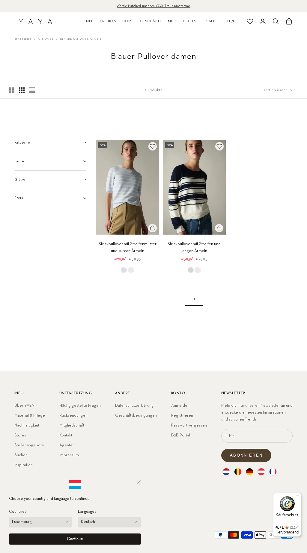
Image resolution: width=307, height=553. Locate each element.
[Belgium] (238, 472)
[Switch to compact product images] (32, 90)
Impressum (69, 455)
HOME (128, 21)
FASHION (108, 21)
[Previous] (102, 187)
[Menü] (297, 496)
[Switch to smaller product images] (22, 90)
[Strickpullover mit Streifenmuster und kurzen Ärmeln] (124, 270)
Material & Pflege (29, 415)
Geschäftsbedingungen (136, 415)
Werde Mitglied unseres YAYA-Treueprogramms (153, 6)
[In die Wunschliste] (152, 146)
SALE (210, 21)
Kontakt (65, 435)
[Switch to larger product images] (11, 90)
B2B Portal (180, 435)
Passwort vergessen (189, 425)
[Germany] (249, 472)
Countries (17, 512)
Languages (87, 512)
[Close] (139, 482)
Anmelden (180, 405)
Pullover (46, 39)
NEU (90, 21)
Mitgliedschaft (71, 425)
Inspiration (23, 465)
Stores (20, 435)
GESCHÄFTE (151, 21)
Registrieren (182, 415)
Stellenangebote (29, 445)
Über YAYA (24, 405)
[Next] (152, 187)
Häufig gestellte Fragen (80, 405)
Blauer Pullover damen (80, 39)
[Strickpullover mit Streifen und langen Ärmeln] (191, 270)
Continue (75, 539)
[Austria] (261, 472)
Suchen (21, 455)
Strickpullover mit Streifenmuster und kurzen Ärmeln (127, 247)
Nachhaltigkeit (26, 425)
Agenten (67, 445)
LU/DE (232, 21)
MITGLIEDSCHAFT (184, 21)
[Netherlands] (226, 472)
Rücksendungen (73, 415)
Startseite (22, 39)
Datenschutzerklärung (134, 405)
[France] (273, 472)
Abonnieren (246, 455)
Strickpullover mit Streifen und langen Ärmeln (194, 247)
